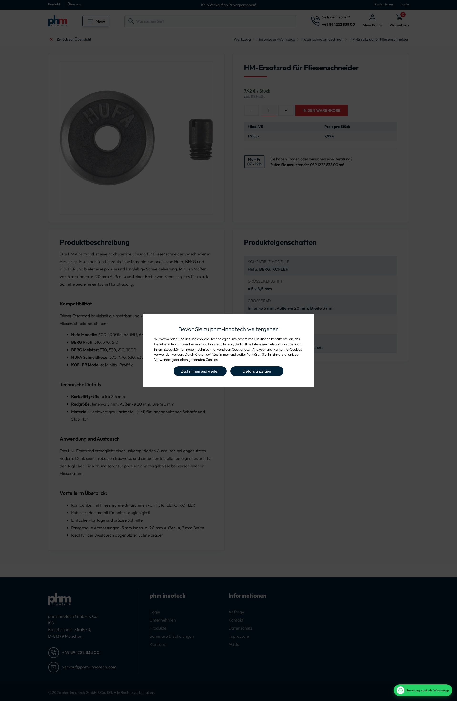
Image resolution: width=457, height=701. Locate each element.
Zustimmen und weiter (200, 371)
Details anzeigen (257, 371)
